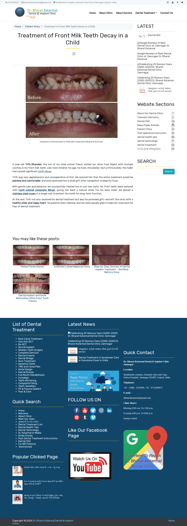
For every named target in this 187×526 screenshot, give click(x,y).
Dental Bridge (25, 358)
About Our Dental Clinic (150, 113)
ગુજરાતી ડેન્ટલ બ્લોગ (28, 421)
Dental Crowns (26, 355)
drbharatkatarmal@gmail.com (37, 2)
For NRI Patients (27, 444)
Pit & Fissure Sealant (29, 388)
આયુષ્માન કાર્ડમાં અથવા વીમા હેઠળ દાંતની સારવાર (160, 90)
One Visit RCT (25, 341)
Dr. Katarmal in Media (29, 432)
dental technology (147, 141)
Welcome (23, 413)
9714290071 (13, 2)
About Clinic (106, 13)
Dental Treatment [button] (145, 13)
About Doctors (124, 13)
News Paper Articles (148, 125)
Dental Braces (26, 372)
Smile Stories (25, 435)
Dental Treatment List (30, 424)
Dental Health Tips (28, 427)
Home (92, 13)
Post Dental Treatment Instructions (37, 438)
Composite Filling (27, 383)
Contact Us (166, 13)
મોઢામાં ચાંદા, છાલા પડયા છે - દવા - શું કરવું (42, 467)
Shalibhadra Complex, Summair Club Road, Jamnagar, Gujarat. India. (86, 2)
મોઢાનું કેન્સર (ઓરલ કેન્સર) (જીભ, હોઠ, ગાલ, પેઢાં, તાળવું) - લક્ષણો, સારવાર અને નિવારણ (43, 496)
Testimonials (25, 446)
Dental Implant (26, 347)
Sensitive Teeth (26, 363)
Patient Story (32, 26)
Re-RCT (22, 344)
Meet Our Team (26, 419)
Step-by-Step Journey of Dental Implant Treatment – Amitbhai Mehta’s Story (112, 269)
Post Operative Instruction (151, 133)
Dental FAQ (154, 35)
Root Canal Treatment (30, 338)
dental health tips (147, 137)
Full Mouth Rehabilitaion (31, 375)
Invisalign (23, 377)
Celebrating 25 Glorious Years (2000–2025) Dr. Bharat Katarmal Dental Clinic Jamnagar (155, 80)
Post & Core (24, 391)
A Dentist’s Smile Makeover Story (72, 266)
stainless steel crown (24, 193)
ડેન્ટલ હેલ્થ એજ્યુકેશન (149, 148)
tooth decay (44, 171)
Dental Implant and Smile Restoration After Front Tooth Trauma (32, 298)
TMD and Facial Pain (29, 366)
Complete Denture (28, 352)
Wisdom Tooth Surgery (30, 350)
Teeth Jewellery (27, 386)
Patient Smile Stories (32, 266)
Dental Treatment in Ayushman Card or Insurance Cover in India (99, 359)
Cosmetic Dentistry (148, 117)
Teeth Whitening (27, 380)
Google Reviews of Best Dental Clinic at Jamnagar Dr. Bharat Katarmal (154, 56)
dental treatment (146, 145)
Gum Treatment (27, 361)
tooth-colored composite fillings (37, 190)
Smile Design (25, 369)
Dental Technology (28, 430)
